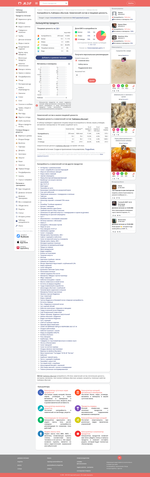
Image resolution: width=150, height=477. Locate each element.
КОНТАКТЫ (90, 467)
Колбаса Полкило (46, 335)
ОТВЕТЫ (49, 469)
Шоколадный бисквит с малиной (52, 365)
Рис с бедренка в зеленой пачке (52, 304)
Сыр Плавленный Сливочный (51, 312)
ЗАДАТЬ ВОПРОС (81, 467)
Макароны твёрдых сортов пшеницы (53, 276)
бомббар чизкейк (46, 198)
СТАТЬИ (19, 469)
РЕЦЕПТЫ (20, 461)
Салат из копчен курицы (49, 347)
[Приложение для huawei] (24, 248)
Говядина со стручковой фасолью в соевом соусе (58, 341)
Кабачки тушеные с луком (49, 331)
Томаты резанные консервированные (54, 369)
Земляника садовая (47, 231)
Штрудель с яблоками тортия (51, 225)
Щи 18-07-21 (44, 184)
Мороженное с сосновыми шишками (53, 219)
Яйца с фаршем (46, 278)
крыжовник (44, 182)
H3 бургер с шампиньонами (50, 168)
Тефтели (43, 196)
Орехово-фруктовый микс (49, 324)
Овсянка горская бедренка (50, 294)
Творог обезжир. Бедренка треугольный (55, 314)
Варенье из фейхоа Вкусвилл (50, 351)
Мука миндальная (46, 249)
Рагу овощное (45, 337)
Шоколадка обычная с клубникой (52, 288)
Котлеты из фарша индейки (50, 284)
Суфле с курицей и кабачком (50, 237)
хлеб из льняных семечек (49, 322)
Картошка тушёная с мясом (50, 259)
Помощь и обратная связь (24, 231)
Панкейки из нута (46, 188)
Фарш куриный (45, 265)
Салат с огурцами (46, 233)
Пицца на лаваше (46, 247)
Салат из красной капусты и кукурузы (54, 239)
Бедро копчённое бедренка (50, 318)
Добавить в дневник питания (54, 58)
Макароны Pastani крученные (51, 292)
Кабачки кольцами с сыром (50, 280)
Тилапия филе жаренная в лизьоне (53, 290)
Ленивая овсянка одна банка (50, 208)
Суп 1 (42, 217)
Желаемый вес (80, 71)
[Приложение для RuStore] (24, 236)
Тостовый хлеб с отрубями (50, 363)
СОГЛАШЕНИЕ (81, 471)
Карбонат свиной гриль (48, 357)
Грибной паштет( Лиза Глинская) (52, 210)
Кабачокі (43, 355)
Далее (91, 80)
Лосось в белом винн (48, 343)
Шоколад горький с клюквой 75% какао (54, 200)
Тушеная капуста (46, 255)
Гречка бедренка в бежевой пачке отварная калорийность (61, 300)
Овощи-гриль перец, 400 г (49, 241)
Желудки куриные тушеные (50, 243)
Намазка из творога (47, 261)
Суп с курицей (45, 320)
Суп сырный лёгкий (47, 306)
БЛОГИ (19, 465)
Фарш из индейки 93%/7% (49, 333)
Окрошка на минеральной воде (51, 245)
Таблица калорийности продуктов (53, 10)
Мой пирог (44, 186)
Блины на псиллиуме (48, 253)
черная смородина (47, 176)
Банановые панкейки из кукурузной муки (55, 190)
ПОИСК (49, 458)
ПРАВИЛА (88, 471)
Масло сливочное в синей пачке (52, 282)
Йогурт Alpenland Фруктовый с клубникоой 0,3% (58, 263)
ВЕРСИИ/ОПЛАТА (81, 463)
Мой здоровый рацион (80, 18)
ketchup (43, 257)
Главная (39, 10)
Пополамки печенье (47, 272)
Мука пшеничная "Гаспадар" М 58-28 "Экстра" (57, 353)
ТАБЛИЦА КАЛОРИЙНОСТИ (54, 461)
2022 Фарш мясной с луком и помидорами (55, 367)
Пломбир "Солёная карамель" (51, 204)
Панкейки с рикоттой (48, 361)
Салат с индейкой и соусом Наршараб (54, 170)
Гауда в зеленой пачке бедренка (52, 310)
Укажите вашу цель (82, 58)
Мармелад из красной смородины (52, 214)
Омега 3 (43, 223)
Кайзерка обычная (92, 10)
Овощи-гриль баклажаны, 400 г (51, 235)
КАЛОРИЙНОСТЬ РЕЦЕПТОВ (55, 465)
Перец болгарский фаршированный (53, 178)
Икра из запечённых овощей (50, 172)
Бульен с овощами (47, 206)
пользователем (55, 18)
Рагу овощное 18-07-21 (48, 229)
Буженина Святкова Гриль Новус (52, 269)
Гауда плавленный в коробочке (52, 286)
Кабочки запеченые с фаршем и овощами (55, 308)
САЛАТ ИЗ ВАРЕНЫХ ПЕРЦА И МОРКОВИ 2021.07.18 (58, 327)
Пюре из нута (45, 227)
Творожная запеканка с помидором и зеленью (57, 194)
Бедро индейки (45, 251)
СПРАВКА (79, 461)
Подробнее (89, 149)
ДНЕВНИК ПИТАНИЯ (23, 458)
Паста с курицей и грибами (50, 359)
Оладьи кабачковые (47, 329)
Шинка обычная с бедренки (50, 316)
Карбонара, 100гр (46, 339)
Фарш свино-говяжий (48, 174)
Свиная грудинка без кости (50, 274)
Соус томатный (45, 296)
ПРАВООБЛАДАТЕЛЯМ (83, 458)
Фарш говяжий (45, 298)
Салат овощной (46, 267)
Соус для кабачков (47, 192)
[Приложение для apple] (24, 242)
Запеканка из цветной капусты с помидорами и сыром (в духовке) (64, 212)
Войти (131, 3)
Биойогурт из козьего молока (51, 180)
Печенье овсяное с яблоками (51, 221)
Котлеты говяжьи (46, 302)
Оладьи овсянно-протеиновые (51, 349)
